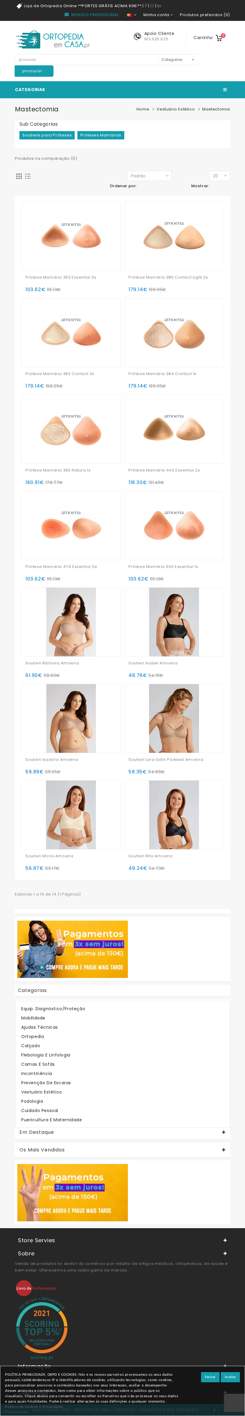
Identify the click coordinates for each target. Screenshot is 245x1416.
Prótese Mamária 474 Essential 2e (61, 566)
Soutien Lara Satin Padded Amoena (165, 759)
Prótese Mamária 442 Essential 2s (164, 470)
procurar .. (34, 71)
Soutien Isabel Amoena (153, 663)
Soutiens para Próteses (47, 135)
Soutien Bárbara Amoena (52, 663)
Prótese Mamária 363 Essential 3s (60, 277)
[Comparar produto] (54, 256)
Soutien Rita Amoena (150, 856)
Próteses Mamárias (100, 135)
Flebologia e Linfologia (46, 1055)
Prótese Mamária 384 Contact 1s (162, 374)
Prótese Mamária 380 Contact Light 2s (168, 277)
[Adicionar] (30, 256)
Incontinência (36, 1073)
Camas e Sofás (38, 1064)
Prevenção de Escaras (46, 1083)
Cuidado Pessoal (39, 1111)
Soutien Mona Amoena (49, 856)
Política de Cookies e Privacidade (34, 1407)
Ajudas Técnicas (39, 1027)
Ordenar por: (123, 186)
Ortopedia (32, 1036)
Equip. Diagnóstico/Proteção (53, 1009)
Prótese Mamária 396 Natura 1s (58, 470)
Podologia (32, 1101)
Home (143, 109)
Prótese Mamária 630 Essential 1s (163, 566)
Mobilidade (33, 1018)
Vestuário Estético (176, 109)
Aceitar (230, 1377)
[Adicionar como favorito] (42, 256)
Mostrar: (200, 186)
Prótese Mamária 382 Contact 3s (59, 374)
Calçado (30, 1046)
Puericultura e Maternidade (51, 1120)
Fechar (210, 1377)
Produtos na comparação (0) (46, 158)
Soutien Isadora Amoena (51, 759)
